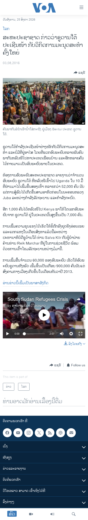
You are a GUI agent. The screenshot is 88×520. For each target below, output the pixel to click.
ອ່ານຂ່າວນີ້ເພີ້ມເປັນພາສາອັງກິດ (25, 283)
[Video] (31, 514)
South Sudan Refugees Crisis (38, 299)
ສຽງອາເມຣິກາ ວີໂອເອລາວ (29, 305)
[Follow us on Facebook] (7, 432)
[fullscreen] (80, 333)
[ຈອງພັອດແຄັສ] (71, 432)
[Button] (79, 72)
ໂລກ (6, 29)
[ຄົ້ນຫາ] (74, 514)
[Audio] (52, 514)
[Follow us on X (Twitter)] (39, 432)
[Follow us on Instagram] (28, 432)
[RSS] (50, 432)
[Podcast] (60, 432)
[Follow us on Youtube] (17, 432)
